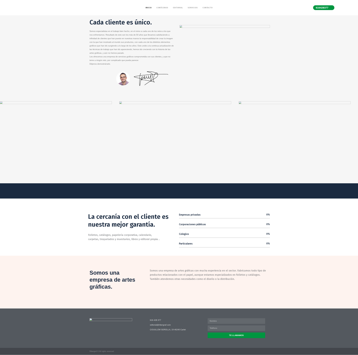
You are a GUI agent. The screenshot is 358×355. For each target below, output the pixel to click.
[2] (179, 142)
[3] (298, 142)
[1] (59, 142)
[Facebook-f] (262, 351)
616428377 (322, 7)
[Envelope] (267, 351)
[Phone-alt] (256, 351)
